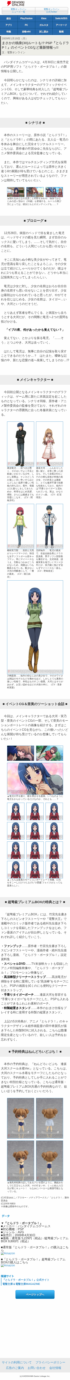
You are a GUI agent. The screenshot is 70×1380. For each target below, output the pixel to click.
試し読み (43, 31)
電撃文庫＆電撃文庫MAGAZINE (21, 1283)
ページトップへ (35, 1294)
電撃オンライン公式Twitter (51, 10)
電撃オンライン (16, 52)
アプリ (8, 25)
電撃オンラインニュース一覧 (18, 10)
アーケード (61, 25)
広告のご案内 (15, 1367)
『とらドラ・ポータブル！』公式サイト (25, 1279)
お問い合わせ (37, 1367)
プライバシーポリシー (50, 1362)
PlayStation (26, 18)
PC (26, 25)
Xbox (43, 18)
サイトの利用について (17, 1362)
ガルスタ (43, 25)
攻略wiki (26, 31)
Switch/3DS (61, 18)
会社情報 (55, 1367)
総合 (9, 18)
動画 (61, 31)
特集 (9, 31)
